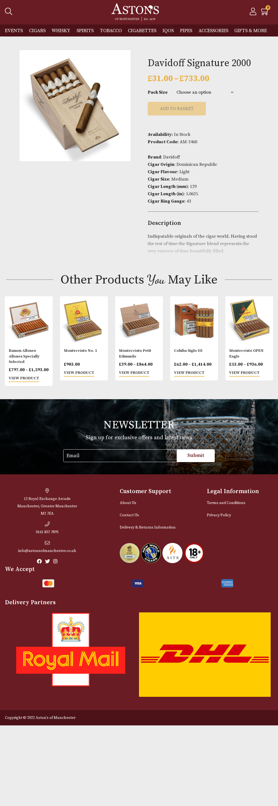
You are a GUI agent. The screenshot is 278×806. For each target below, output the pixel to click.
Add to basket (177, 108)
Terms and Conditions (226, 502)
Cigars (37, 31)
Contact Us (129, 515)
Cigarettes (142, 31)
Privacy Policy (219, 515)
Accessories (213, 31)
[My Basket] (265, 13)
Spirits (85, 31)
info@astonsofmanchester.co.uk (47, 550)
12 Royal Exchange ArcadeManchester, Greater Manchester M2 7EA (47, 506)
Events (14, 31)
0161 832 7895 (47, 532)
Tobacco (111, 31)
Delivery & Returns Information (148, 527)
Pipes (186, 31)
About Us (128, 502)
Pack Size (158, 92)
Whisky (61, 31)
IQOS (168, 31)
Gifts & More (250, 31)
